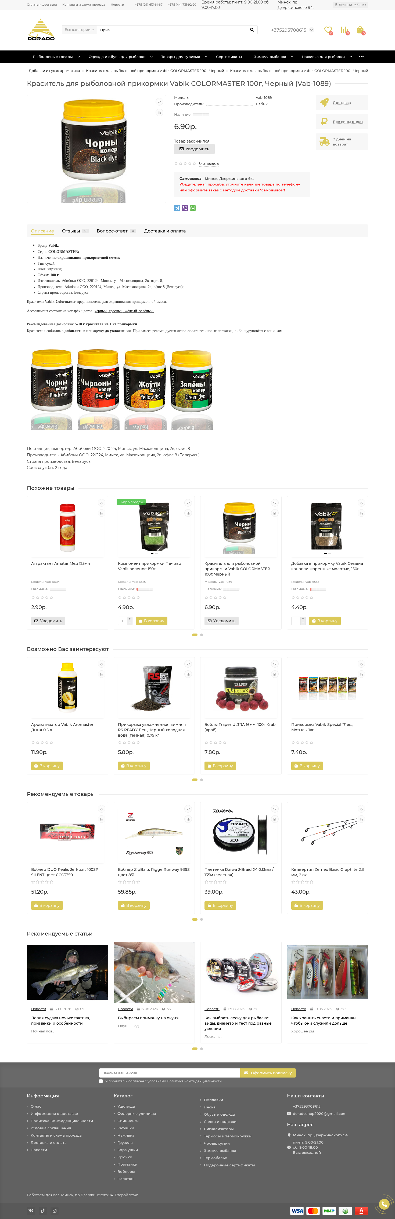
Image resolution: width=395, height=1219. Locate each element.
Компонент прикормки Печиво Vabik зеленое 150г (149, 566)
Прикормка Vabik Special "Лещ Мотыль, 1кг (322, 727)
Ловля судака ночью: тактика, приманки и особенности (60, 1021)
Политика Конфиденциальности (62, 1121)
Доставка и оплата (165, 231)
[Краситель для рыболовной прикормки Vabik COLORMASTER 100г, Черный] (240, 527)
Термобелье (215, 1158)
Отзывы (74, 231)
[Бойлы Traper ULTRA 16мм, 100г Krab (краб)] (240, 688)
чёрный (101, 311)
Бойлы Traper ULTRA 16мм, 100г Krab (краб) (240, 727)
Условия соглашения (51, 1128)
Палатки (125, 1179)
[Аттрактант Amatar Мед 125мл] (67, 527)
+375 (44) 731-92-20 (182, 4)
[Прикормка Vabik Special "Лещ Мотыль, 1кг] (327, 688)
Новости (117, 4)
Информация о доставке (54, 1113)
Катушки (125, 1128)
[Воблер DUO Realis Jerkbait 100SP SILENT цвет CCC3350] (67, 833)
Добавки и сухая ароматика (54, 70)
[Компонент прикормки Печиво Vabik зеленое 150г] (154, 527)
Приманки (127, 1164)
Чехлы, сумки (217, 1143)
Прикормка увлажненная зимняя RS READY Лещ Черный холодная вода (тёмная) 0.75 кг (152, 730)
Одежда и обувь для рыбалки (117, 56)
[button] (195, 635)
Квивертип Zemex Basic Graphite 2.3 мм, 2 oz (327, 872)
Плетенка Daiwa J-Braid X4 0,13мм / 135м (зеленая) (239, 872)
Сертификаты (229, 56)
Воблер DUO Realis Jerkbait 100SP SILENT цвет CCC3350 (64, 872)
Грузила (125, 1142)
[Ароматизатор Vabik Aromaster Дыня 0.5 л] (67, 688)
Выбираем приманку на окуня (148, 1018)
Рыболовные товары (53, 56)
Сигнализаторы (219, 1129)
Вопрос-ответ (115, 231)
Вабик (262, 104)
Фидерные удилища (136, 1113)
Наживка (125, 1135)
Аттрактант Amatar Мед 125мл (60, 563)
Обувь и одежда (219, 1114)
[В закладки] (159, 101)
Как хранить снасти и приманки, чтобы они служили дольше (324, 1021)
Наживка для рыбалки (323, 56)
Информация (43, 1095)
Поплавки (213, 1100)
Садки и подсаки (220, 1121)
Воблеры (126, 1171)
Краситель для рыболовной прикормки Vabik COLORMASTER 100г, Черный (155, 70)
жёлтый (131, 311)
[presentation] (27, 562)
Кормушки (127, 1150)
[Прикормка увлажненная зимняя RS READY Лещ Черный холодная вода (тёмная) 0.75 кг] (154, 688)
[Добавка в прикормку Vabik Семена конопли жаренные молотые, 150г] (327, 527)
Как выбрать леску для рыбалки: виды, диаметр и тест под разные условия (238, 1023)
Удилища (126, 1106)
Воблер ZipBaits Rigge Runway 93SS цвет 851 (154, 872)
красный (116, 311)
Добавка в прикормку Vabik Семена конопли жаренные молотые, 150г (327, 566)
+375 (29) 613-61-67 (149, 4)
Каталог (123, 1095)
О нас (36, 1106)
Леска (210, 1107)
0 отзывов (209, 163)
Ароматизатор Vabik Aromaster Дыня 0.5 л (62, 727)
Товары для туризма (180, 56)
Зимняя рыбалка (270, 56)
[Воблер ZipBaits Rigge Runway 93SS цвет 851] (154, 833)
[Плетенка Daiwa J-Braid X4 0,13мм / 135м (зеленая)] (240, 833)
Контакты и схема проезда (83, 4)
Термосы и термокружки (228, 1136)
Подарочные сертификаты (229, 1165)
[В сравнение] (159, 112)
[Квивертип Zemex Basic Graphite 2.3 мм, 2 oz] (327, 833)
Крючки (124, 1157)
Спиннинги (128, 1121)
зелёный (146, 311)
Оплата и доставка (42, 4)
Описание (42, 231)
